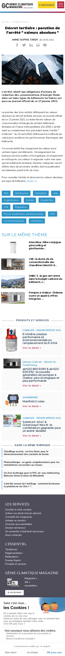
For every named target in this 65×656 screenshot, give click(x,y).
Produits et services (15, 563)
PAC (6, 193)
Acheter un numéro (15, 520)
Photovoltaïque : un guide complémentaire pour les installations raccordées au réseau (31, 463)
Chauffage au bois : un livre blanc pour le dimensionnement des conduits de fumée (26, 453)
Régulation (21, 207)
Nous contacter (13, 535)
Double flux (47, 200)
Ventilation (37, 221)
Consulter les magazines (18, 516)
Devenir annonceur (15, 527)
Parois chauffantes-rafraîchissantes (23, 214)
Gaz (55, 193)
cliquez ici (31, 180)
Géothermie (21, 193)
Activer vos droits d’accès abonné (23, 513)
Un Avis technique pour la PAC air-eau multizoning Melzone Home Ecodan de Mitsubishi (31, 474)
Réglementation (21, 21)
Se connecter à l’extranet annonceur (24, 531)
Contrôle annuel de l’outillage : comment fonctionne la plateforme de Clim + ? (32, 485)
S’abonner (46, 5)
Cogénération (11, 200)
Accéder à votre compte (18, 509)
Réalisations (11, 556)
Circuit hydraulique (14, 221)
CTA (6, 207)
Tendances (11, 549)
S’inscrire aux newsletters (18, 524)
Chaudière (40, 193)
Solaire (30, 200)
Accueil (5, 21)
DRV (52, 214)
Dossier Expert (13, 560)
